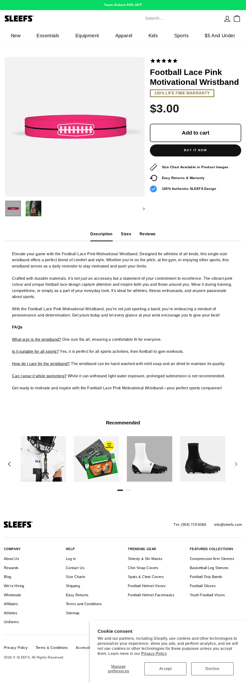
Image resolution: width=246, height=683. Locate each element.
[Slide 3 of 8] (149, 459)
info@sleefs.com (228, 524)
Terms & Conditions (52, 648)
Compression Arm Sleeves (212, 559)
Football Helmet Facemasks (151, 595)
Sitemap (73, 613)
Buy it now (195, 150)
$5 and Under (220, 35)
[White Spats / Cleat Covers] (149, 459)
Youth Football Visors (207, 595)
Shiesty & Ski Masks (145, 559)
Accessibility (86, 648)
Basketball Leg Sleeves (209, 568)
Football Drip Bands (206, 577)
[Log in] (227, 18)
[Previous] (9, 464)
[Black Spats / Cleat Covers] (202, 459)
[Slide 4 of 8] (202, 459)
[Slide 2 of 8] (96, 459)
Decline (212, 669)
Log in (71, 559)
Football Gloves (203, 586)
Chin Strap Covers (143, 568)
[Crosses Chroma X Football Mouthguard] (43, 459)
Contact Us (75, 568)
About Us (11, 559)
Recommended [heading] (123, 422)
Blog (7, 577)
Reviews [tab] (148, 234)
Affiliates (11, 604)
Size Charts (75, 577)
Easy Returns (77, 595)
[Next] (236, 464)
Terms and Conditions (84, 604)
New (15, 35)
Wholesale (12, 595)
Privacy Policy (154, 654)
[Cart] (237, 18)
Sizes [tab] (126, 234)
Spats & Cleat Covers (146, 577)
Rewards (11, 568)
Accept (165, 669)
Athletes (10, 613)
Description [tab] (101, 234)
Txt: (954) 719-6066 (189, 524)
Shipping (73, 586)
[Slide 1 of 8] (43, 459)
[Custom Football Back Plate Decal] (96, 459)
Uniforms (11, 622)
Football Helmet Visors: (147, 586)
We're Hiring (14, 586)
